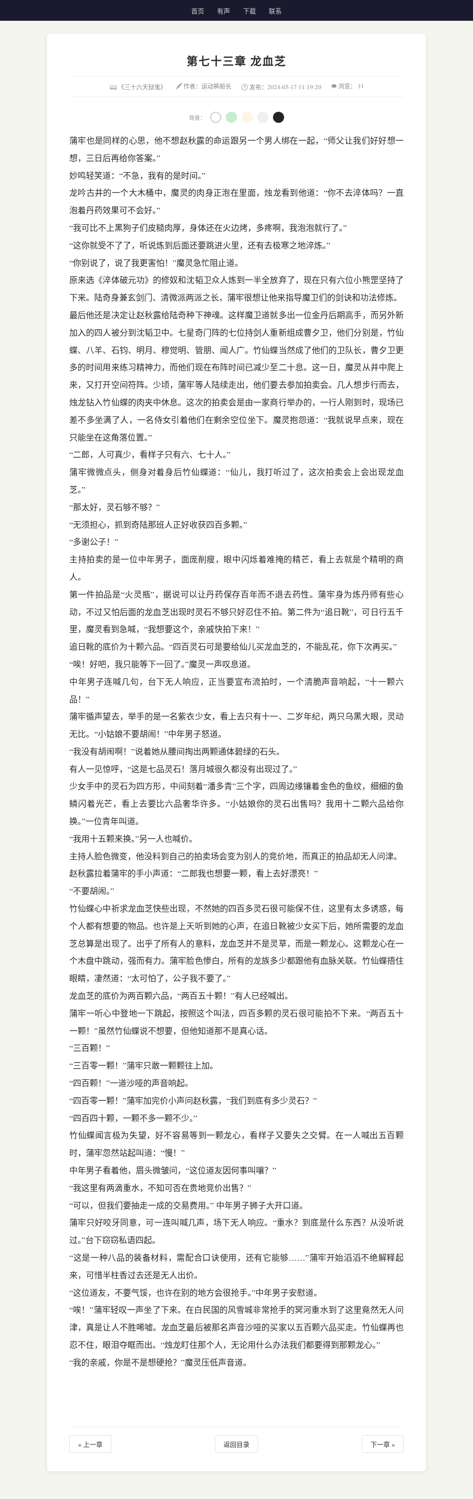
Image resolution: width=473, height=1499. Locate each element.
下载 (249, 10)
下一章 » (382, 1444)
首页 (197, 10)
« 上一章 (90, 1444)
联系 (275, 10)
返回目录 (236, 1444)
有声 (223, 10)
